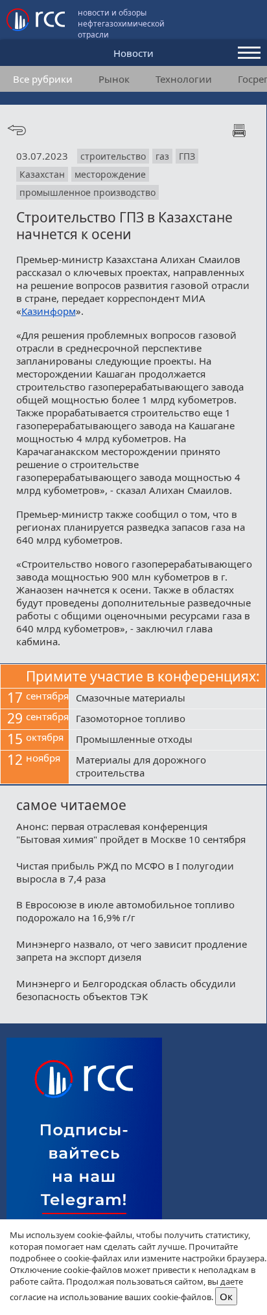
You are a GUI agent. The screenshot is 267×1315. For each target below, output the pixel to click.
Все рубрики (43, 78)
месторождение (110, 174)
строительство (113, 156)
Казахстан (42, 174)
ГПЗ (187, 156)
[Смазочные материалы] (167, 699)
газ (162, 156)
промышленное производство (87, 192)
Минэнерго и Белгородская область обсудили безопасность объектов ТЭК (126, 990)
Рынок (114, 78)
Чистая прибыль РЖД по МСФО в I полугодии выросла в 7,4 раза (125, 872)
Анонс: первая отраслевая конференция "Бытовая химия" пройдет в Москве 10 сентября (131, 833)
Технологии (184, 78)
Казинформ (48, 311)
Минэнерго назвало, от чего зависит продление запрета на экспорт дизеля (131, 950)
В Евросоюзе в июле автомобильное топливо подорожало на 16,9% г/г (125, 911)
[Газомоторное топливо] (167, 719)
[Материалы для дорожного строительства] (167, 767)
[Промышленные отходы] (167, 740)
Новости (133, 53)
